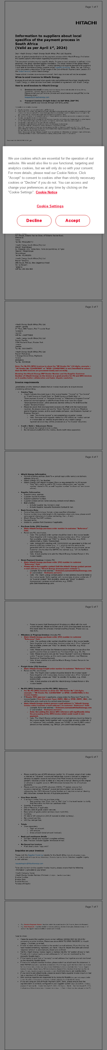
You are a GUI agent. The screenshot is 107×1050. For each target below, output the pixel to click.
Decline (34, 220)
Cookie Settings (50, 206)
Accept (72, 220)
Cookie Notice (46, 192)
